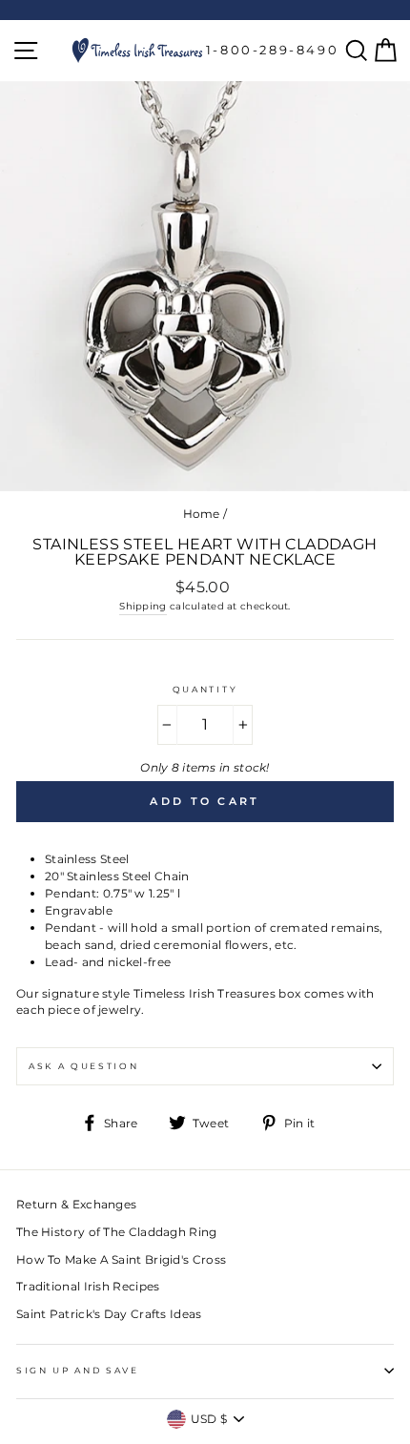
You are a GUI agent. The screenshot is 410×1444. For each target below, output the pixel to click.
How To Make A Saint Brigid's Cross (121, 1259)
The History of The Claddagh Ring (116, 1232)
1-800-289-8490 (272, 49)
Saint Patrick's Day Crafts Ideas (109, 1314)
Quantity (205, 689)
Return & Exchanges (76, 1204)
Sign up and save (77, 1370)
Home (201, 513)
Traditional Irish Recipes (87, 1286)
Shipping (142, 606)
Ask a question (84, 1066)
